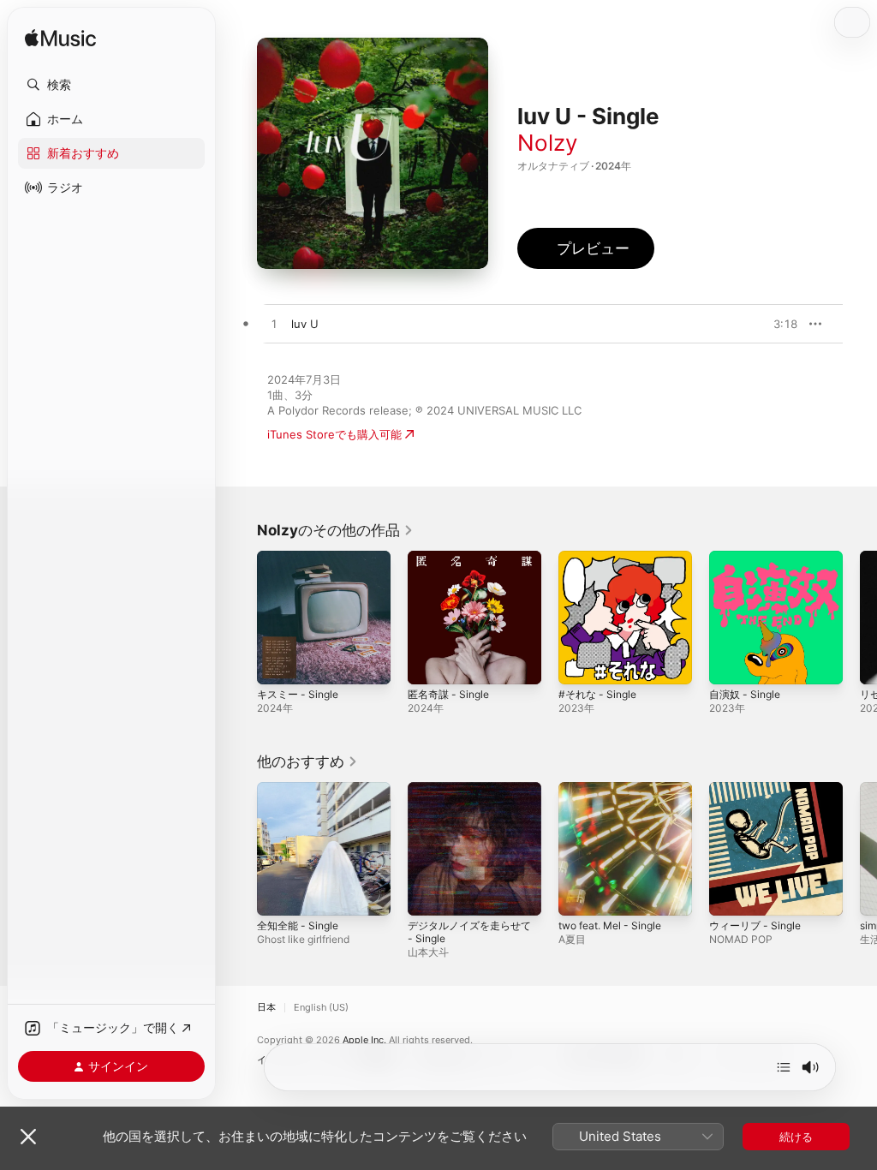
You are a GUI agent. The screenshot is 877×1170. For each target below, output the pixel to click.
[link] (335, 530)
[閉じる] (28, 1136)
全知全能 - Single (297, 925)
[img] (60, 39)
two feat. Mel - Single (609, 925)
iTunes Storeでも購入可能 (334, 434)
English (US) (321, 1007)
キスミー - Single (297, 694)
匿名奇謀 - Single (448, 694)
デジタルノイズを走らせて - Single (469, 932)
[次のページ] (860, 617)
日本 (266, 1007)
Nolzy (547, 142)
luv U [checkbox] (305, 324)
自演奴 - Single (744, 694)
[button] (111, 84)
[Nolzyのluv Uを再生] (274, 324)
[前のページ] (240, 617)
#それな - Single (597, 694)
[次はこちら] (783, 1067)
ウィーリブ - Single (755, 925)
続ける (796, 1136)
